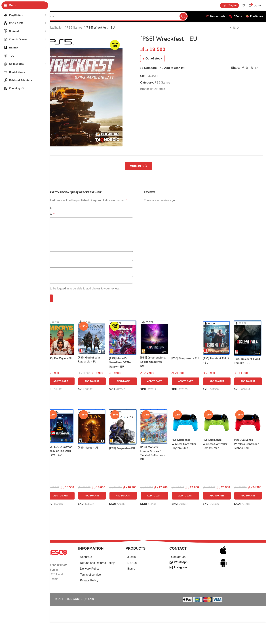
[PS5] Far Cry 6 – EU (59, 358)
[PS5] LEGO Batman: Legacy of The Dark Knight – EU (60, 451)
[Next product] (238, 28)
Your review (45, 214)
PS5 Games (75, 27)
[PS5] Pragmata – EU (122, 448)
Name (41, 256)
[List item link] (97, 557)
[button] (61, 381)
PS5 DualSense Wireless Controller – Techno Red (247, 444)
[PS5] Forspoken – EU (185, 358)
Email (41, 272)
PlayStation (56, 27)
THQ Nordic (157, 88)
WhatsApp (180, 562)
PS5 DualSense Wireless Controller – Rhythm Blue (185, 444)
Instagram (180, 567)
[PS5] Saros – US (88, 447)
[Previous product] (231, 28)
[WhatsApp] (171, 562)
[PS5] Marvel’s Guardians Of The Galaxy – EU (120, 362)
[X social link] (247, 67)
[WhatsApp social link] (256, 67)
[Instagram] (171, 567)
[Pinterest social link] (252, 67)
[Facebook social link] (243, 67)
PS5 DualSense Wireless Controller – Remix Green (216, 444)
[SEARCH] (183, 16)
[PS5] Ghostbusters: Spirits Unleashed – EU (153, 362)
